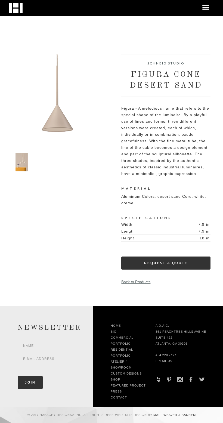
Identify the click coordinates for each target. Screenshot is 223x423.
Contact (119, 397)
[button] (206, 8)
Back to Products (135, 282)
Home (116, 325)
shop (115, 379)
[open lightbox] (57, 98)
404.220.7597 (166, 355)
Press (116, 391)
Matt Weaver (165, 414)
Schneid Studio (166, 63)
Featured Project (128, 385)
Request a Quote (166, 263)
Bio (114, 331)
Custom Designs (126, 373)
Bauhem (188, 414)
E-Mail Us (164, 361)
